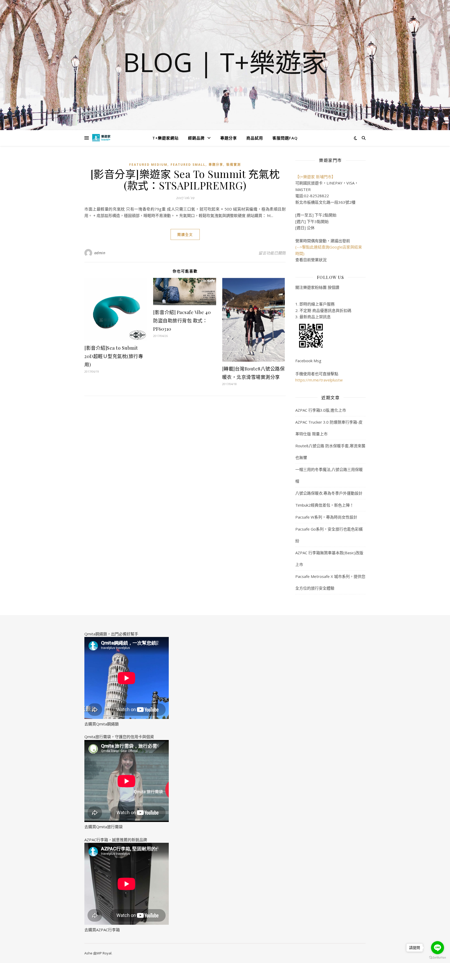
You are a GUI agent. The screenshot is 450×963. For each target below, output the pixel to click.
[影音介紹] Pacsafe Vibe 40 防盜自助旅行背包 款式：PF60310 (182, 320)
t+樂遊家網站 (165, 138)
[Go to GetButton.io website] (437, 957)
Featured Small (188, 164)
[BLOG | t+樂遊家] (101, 137)
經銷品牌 (196, 138)
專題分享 (228, 138)
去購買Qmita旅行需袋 (103, 826)
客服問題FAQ (285, 138)
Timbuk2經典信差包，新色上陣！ (324, 505)
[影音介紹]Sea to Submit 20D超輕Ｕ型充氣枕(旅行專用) (113, 356)
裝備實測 (233, 164)
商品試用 (254, 138)
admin (99, 252)
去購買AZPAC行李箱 (102, 929)
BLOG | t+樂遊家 (225, 62)
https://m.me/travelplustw (319, 379)
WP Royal (104, 953)
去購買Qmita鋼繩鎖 (101, 723)
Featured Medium (148, 164)
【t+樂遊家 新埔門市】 (315, 176)
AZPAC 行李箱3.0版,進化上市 (320, 410)
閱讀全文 (185, 234)
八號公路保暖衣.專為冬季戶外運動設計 (328, 493)
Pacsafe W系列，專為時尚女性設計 (326, 517)
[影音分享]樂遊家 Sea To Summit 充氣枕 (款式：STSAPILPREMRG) (185, 179)
